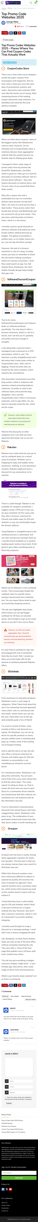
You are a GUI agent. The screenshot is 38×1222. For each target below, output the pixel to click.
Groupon (12, 828)
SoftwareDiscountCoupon (21, 279)
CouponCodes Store (18, 68)
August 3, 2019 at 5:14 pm (17, 1010)
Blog (10, 8)
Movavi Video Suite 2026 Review (12, 1120)
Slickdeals (13, 671)
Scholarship (5, 1208)
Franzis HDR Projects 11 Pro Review (13, 1132)
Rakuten (11, 447)
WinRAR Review (7, 1123)
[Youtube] (10, 1189)
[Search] (31, 2)
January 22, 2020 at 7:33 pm (17, 1032)
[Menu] (2, 2)
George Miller (12, 21)
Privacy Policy (5, 1205)
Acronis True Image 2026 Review (12, 1129)
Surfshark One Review (8, 1126)
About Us (4, 1203)
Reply (32, 1006)
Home (3, 8)
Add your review (31, 999)
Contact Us (4, 1211)
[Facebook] (3, 1189)
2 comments (32, 26)
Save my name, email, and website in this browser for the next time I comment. (18, 1098)
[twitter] (6, 1189)
